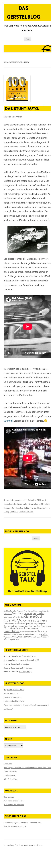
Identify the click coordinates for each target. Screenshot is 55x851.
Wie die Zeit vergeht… (13, 697)
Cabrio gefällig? (25, 672)
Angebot (20, 611)
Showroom (42, 631)
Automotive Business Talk (14, 804)
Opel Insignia (30, 623)
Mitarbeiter (18, 617)
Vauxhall (8, 420)
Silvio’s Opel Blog (10, 779)
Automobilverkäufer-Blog (14, 801)
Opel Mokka (18, 626)
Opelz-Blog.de (9, 775)
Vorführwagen (8, 637)
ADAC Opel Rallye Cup (10, 611)
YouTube (29, 512)
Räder (34, 631)
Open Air (48, 626)
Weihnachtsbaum (35, 637)
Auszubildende (44, 611)
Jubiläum (28, 613)
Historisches (33, 504)
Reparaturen (28, 631)
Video (44, 634)
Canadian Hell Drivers (24, 508)
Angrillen (27, 611)
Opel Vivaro (41, 626)
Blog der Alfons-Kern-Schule (15, 826)
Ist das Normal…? (11, 693)
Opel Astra (42, 620)
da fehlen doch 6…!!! (27, 656)
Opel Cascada (9, 623)
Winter (16, 639)
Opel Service (30, 625)
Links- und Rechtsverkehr (14, 701)
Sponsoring (8, 634)
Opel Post (8, 764)
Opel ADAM (13, 620)
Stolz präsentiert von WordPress (29, 845)
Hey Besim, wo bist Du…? (14, 689)
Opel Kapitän (39, 508)
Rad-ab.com (9, 797)
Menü (27, 39)
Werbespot (45, 637)
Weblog (15, 637)
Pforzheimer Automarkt (15, 628)
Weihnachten (24, 636)
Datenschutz (9, 845)
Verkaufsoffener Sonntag (31, 634)
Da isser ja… (24, 664)
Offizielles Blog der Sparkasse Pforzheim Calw (22, 822)
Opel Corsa (19, 623)
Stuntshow (14, 512)
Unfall (14, 634)
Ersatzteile (17, 613)
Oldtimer (29, 616)
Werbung (8, 639)
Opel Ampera (29, 620)
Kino (34, 613)
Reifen (22, 631)
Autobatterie (8, 614)
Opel (38, 616)
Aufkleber (34, 611)
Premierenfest (33, 628)
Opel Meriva (8, 626)
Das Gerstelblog (23, 12)
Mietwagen (8, 617)
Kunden (40, 613)
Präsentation (11, 631)
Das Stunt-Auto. (22, 108)
